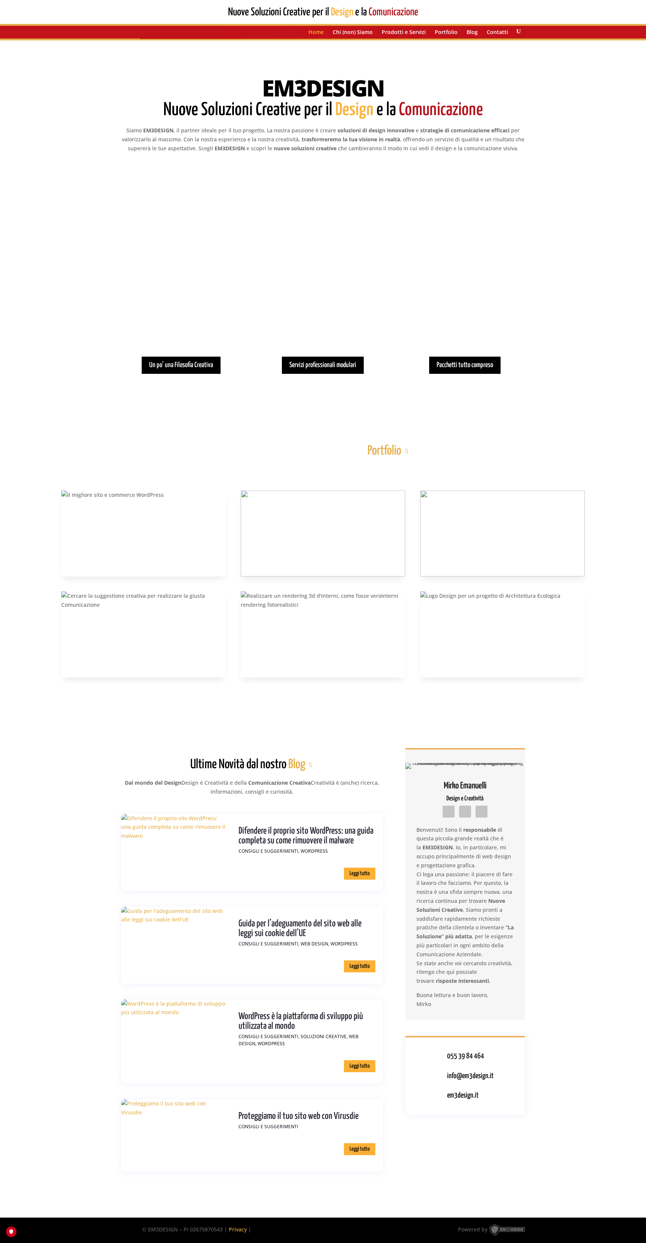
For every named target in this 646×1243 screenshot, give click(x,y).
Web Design (314, 944)
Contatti (497, 33)
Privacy (238, 1229)
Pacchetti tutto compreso (465, 365)
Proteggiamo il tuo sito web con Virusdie (299, 1116)
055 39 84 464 (465, 1056)
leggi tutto (360, 873)
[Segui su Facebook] (465, 812)
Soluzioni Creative (324, 1036)
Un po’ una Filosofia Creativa (181, 365)
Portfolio (446, 33)
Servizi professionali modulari (322, 365)
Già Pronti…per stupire (465, 297)
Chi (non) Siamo (353, 33)
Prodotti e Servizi (404, 33)
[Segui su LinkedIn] (449, 812)
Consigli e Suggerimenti (268, 851)
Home (316, 33)
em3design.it (463, 1095)
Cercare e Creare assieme (181, 297)
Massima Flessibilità (323, 297)
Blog (472, 33)
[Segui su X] (481, 812)
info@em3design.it (470, 1076)
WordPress (314, 851)
